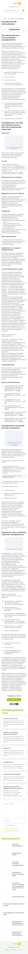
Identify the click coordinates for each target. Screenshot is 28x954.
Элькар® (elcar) (8, 762)
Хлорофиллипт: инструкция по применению (14, 148)
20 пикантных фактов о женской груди (18, 874)
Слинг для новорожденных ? (17, 845)
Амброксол (6, 748)
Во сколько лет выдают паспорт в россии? (13, 904)
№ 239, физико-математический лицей (13, 913)
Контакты (20, 949)
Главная (7, 949)
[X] (17, 704)
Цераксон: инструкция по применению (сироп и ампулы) (13, 787)
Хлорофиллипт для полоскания (14, 549)
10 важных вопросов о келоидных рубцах (18, 863)
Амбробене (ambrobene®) (11, 774)
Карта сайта (13, 949)
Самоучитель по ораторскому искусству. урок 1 (17, 933)
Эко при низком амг (18, 896)
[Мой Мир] (15, 704)
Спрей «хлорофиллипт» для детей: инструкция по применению (14, 444)
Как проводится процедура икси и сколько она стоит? (18, 923)
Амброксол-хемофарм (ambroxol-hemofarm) (10, 733)
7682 (16, 3)
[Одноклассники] (13, 704)
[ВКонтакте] (11, 704)
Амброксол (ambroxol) (10, 718)
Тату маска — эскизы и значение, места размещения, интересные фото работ (18, 886)
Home (4, 18)
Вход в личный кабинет (16, 853)
